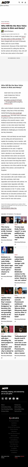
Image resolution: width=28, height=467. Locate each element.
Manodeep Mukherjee (6, 240)
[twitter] (9, 398)
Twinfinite (14, 423)
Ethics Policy (17, 407)
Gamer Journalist (14, 437)
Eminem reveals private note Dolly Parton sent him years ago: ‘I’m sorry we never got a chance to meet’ (7, 265)
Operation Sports (14, 442)
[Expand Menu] (22, 2)
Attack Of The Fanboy (14, 427)
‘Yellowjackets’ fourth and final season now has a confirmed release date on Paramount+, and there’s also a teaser (21, 344)
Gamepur (14, 425)
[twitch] (6, 398)
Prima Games (14, 429)
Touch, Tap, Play (14, 446)
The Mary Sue (14, 444)
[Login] (25, 2)
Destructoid (14, 435)
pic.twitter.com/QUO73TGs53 (13, 100)
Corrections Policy (6, 407)
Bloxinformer (14, 450)
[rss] (2, 398)
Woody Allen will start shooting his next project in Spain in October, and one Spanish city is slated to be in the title (7, 344)
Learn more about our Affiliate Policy (9, 208)
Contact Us (17, 405)
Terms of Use (17, 411)
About (3, 405)
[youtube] (17, 398)
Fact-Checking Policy (7, 409)
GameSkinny (14, 440)
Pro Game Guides (14, 421)
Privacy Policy (5, 411)
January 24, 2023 (8, 103)
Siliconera (14, 431)
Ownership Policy (19, 409)
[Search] (19, 2)
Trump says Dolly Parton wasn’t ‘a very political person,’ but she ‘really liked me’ (20, 233)
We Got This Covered (14, 433)
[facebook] (13, 398)
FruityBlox (14, 448)
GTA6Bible (14, 452)
